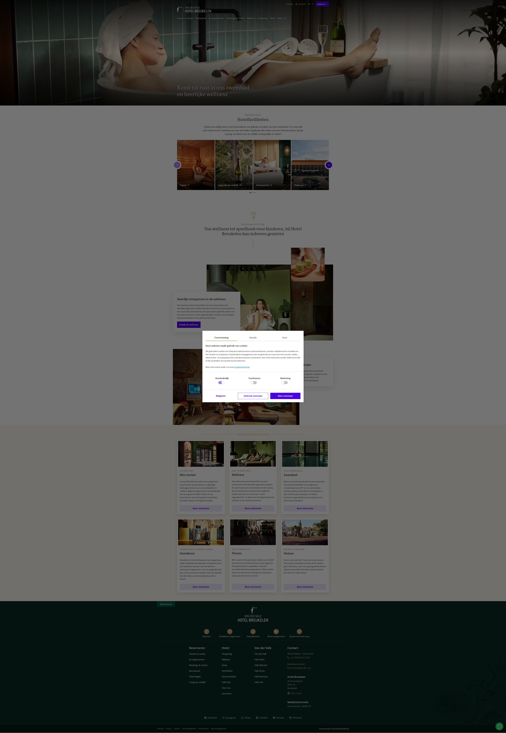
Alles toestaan (285, 395)
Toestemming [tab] (221, 337)
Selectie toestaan (253, 395)
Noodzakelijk (222, 378)
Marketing (285, 378)
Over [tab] (284, 337)
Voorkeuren (254, 378)
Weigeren (221, 395)
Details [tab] (253, 337)
